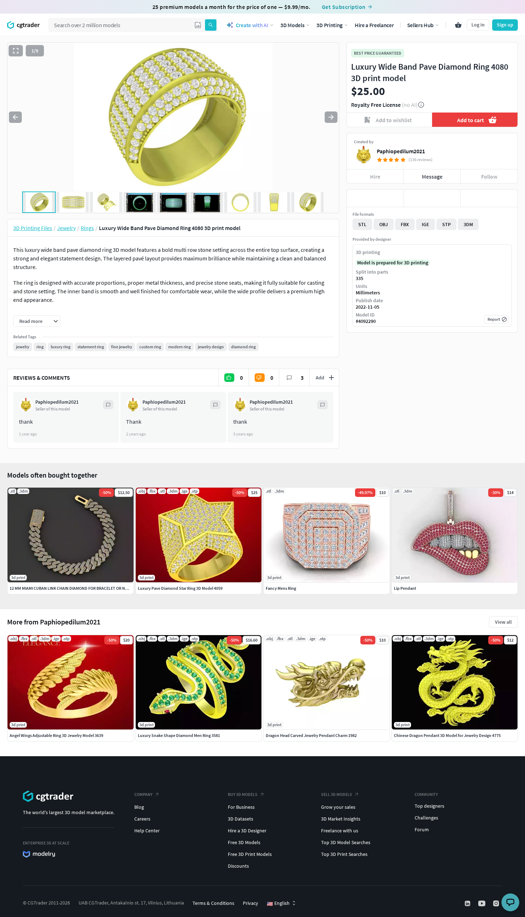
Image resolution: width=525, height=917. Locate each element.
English (278, 903)
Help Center (147, 830)
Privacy (250, 903)
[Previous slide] (15, 117)
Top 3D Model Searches (345, 842)
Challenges (426, 817)
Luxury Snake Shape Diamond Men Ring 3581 (179, 735)
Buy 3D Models (243, 794)
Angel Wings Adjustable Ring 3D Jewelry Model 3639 (56, 735)
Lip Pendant (405, 588)
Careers (142, 819)
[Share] (489, 198)
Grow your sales (338, 807)
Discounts (238, 866)
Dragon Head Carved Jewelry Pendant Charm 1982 (311, 735)
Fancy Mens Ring (281, 588)
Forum (422, 829)
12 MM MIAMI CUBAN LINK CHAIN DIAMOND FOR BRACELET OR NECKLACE (75, 588)
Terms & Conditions (213, 903)
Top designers (429, 806)
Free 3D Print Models (250, 854)
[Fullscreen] (16, 50)
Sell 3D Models (336, 794)
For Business (241, 807)
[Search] (210, 25)
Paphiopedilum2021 (401, 151)
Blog (139, 807)
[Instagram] (496, 903)
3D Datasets (240, 819)
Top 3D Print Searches (344, 854)
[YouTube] (482, 903)
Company (143, 794)
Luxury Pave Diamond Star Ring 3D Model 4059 (180, 588)
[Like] (375, 198)
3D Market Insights (340, 819)
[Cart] (458, 25)
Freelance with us (339, 830)
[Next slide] (331, 117)
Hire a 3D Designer (247, 830)
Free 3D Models (244, 842)
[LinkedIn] (468, 903)
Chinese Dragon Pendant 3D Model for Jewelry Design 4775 (447, 735)
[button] (198, 25)
